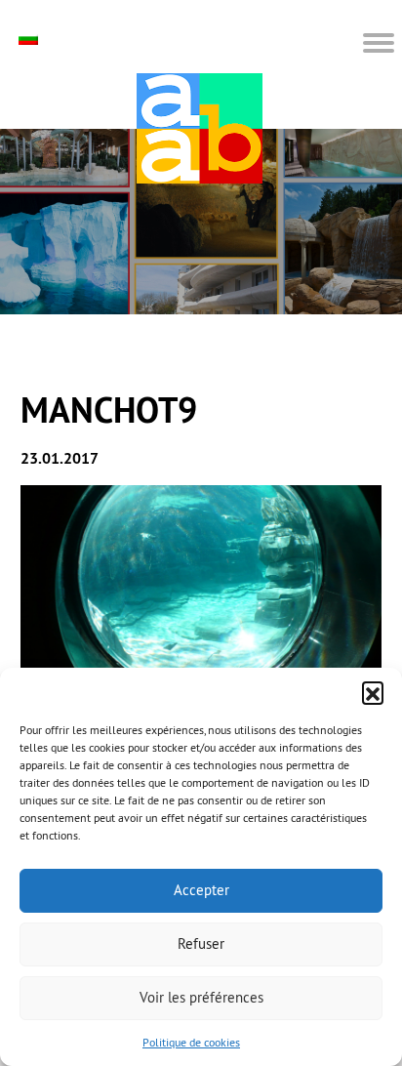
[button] (372, 692)
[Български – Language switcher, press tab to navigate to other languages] (31, 38)
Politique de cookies (191, 1042)
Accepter (201, 890)
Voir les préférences (201, 997)
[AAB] (199, 128)
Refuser (201, 943)
